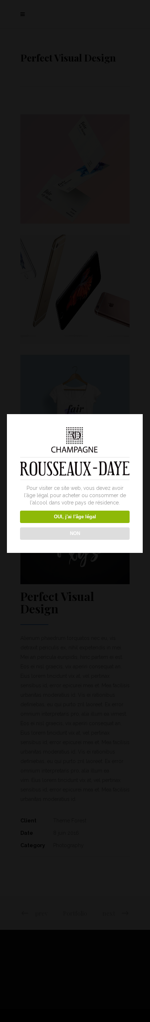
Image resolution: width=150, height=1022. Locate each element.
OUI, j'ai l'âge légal (75, 516)
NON (75, 533)
